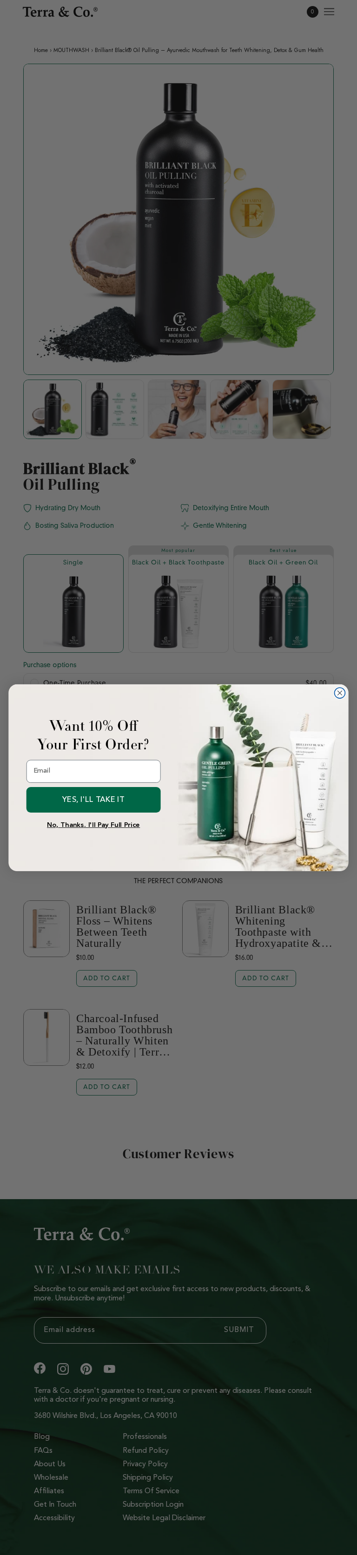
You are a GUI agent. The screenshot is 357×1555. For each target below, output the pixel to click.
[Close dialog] (340, 693)
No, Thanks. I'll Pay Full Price (93, 824)
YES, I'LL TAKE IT (93, 799)
